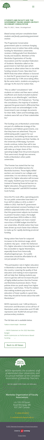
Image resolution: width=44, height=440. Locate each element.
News (17, 27)
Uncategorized (25, 27)
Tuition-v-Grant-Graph (11, 324)
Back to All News (15, 345)
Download (23, 324)
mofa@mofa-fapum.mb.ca (23, 417)
